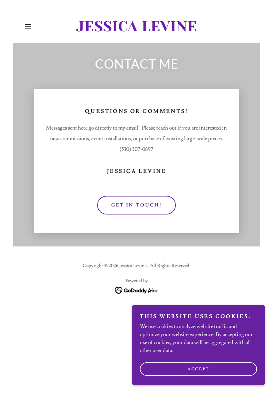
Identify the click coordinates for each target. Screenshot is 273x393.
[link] (136, 29)
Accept (198, 369)
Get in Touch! (136, 205)
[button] (38, 26)
